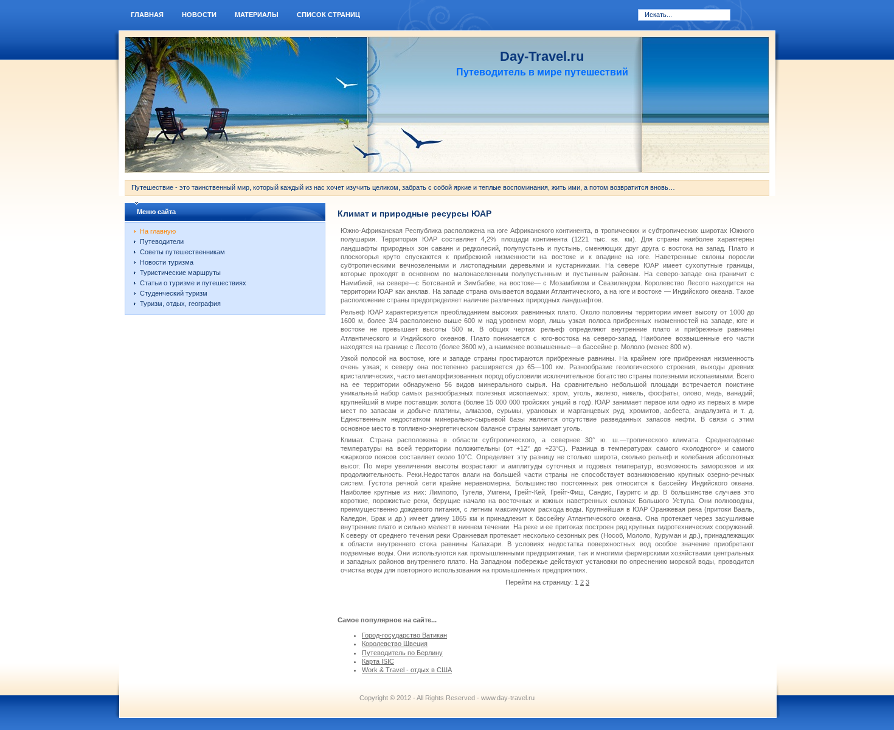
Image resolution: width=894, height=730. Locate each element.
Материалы (257, 14)
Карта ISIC (378, 661)
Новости (199, 14)
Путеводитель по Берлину (402, 652)
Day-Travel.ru (542, 56)
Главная (147, 14)
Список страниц (328, 14)
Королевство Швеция (395, 643)
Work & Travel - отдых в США (407, 669)
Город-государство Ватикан (404, 635)
